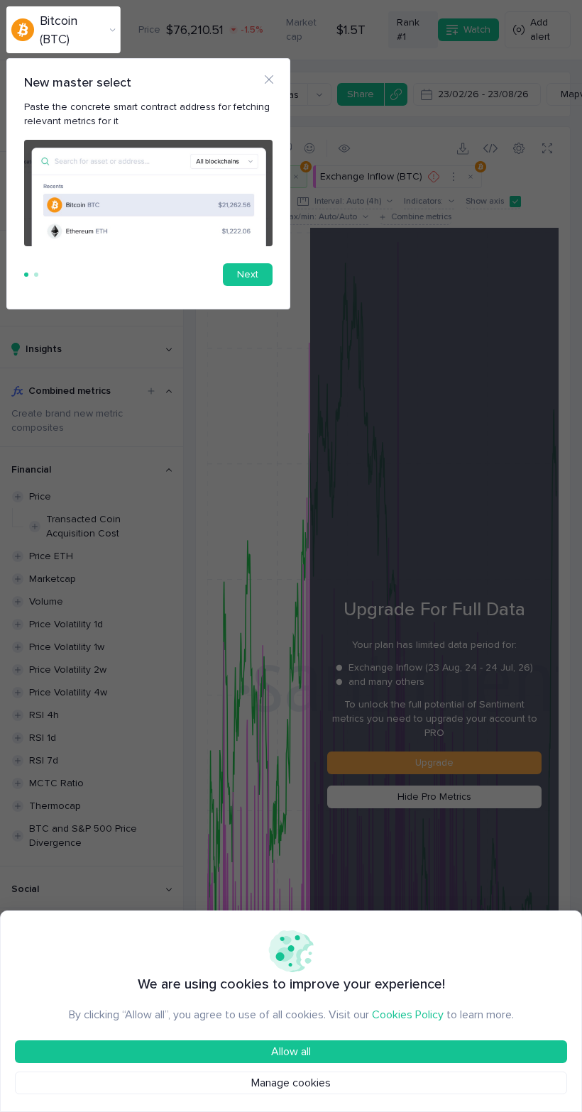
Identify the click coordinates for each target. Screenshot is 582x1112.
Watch (476, 29)
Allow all (291, 1052)
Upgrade (434, 762)
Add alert (540, 29)
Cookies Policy (408, 1015)
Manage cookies (291, 1083)
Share (360, 94)
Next (247, 274)
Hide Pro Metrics (434, 797)
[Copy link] (395, 94)
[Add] (151, 391)
